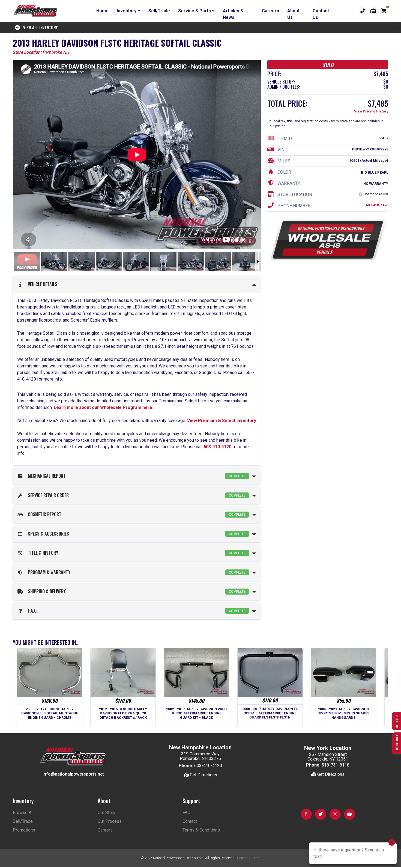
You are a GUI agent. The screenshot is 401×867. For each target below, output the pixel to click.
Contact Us (321, 11)
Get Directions (203, 774)
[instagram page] (335, 814)
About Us (293, 11)
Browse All (23, 812)
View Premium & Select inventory (221, 420)
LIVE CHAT (397, 743)
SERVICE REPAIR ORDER (136, 495)
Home (102, 10)
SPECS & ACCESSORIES (136, 533)
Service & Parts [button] (195, 10)
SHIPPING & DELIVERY (136, 591)
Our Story (106, 812)
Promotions (24, 830)
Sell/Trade (159, 10)
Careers (270, 10)
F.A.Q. (136, 610)
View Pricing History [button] (371, 111)
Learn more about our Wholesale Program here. (103, 407)
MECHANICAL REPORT (136, 476)
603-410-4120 (217, 446)
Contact (189, 821)
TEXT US (397, 721)
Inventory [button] (127, 10)
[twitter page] (320, 814)
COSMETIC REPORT (136, 514)
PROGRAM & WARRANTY (136, 572)
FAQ (186, 812)
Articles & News (233, 11)
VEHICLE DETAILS (41, 284)
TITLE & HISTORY (136, 553)
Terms (255, 858)
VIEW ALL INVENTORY (39, 27)
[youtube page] (349, 814)
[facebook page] (306, 814)
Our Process (110, 821)
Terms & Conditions (201, 830)
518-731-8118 (335, 765)
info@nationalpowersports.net (73, 774)
